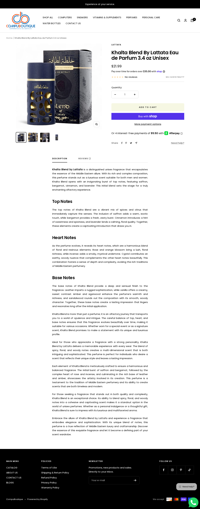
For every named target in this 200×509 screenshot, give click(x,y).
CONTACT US (73, 23)
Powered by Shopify (37, 499)
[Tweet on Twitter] (131, 143)
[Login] (185, 20)
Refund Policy (49, 477)
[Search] (179, 20)
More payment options (148, 124)
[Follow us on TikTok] (189, 470)
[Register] (135, 480)
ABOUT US (12, 472)
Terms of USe (49, 467)
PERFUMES (131, 17)
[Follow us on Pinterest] (181, 470)
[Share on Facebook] (121, 143)
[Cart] (192, 20)
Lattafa (116, 44)
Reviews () (84, 159)
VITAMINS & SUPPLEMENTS (107, 17)
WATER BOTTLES (52, 23)
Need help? (177, 143)
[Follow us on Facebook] (163, 470)
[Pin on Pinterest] (126, 143)
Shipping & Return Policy (55, 472)
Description (59, 159)
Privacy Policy (49, 482)
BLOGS (10, 482)
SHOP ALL (48, 17)
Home (9, 37)
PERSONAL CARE (151, 17)
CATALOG (11, 467)
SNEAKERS (82, 17)
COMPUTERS (65, 17)
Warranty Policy (50, 487)
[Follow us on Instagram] (172, 470)
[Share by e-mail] (136, 143)
